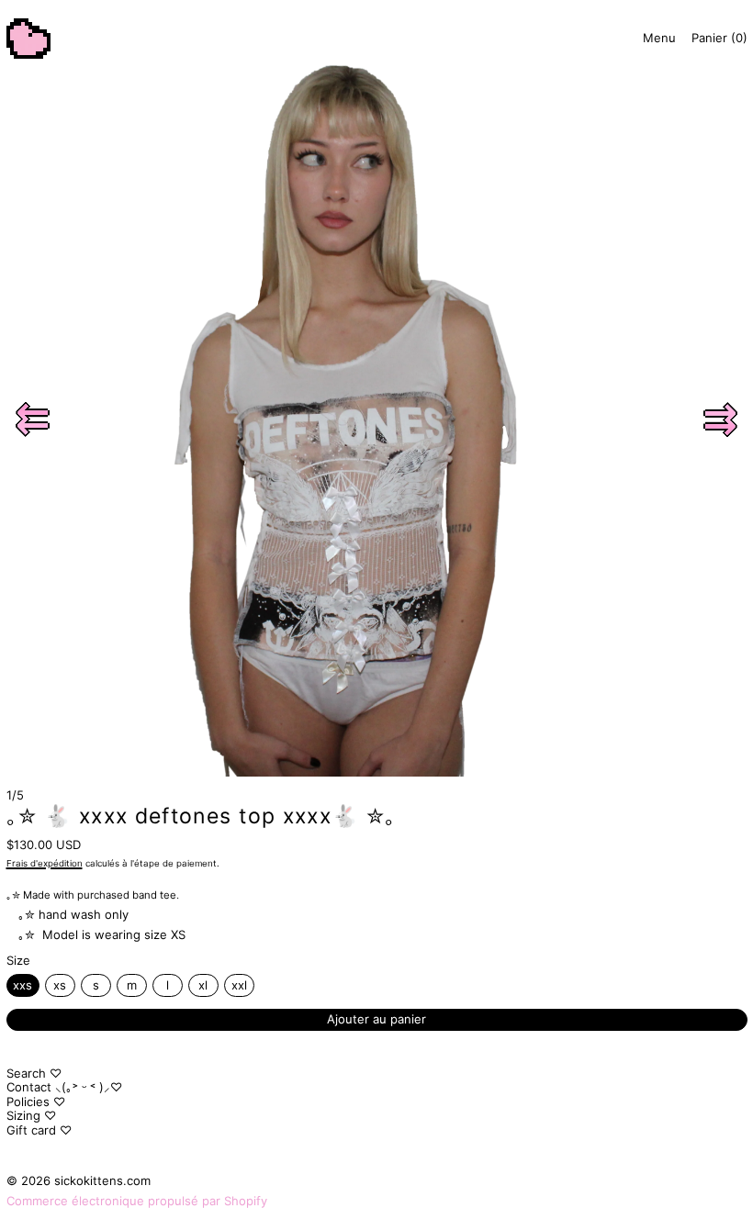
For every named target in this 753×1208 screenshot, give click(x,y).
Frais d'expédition (44, 863)
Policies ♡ (35, 1101)
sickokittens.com (102, 1180)
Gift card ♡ (39, 1130)
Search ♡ (34, 1073)
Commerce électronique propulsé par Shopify (136, 1200)
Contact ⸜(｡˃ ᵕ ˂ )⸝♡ (64, 1086)
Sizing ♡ (31, 1115)
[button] (33, 419)
